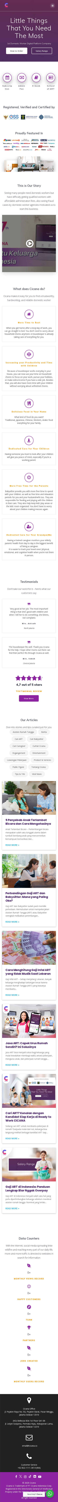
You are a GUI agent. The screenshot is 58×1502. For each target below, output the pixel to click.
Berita (44, 732)
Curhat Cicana (39, 746)
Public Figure (18, 767)
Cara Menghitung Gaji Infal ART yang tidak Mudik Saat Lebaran (28, 972)
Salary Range (42, 51)
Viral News (37, 774)
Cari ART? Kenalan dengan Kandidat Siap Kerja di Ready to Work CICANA (28, 1116)
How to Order (16, 51)
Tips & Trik (20, 774)
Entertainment (39, 753)
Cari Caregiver (19, 746)
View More (29, 698)
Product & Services (42, 760)
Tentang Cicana (38, 767)
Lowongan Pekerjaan (16, 760)
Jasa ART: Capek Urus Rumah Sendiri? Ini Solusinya (26, 1045)
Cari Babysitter (36, 739)
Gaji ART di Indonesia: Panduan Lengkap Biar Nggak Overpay (27, 1188)
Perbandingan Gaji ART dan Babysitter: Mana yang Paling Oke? (26, 896)
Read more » (12, 845)
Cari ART (19, 739)
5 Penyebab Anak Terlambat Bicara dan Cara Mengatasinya (28, 822)
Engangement (19, 753)
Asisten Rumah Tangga (23, 732)
